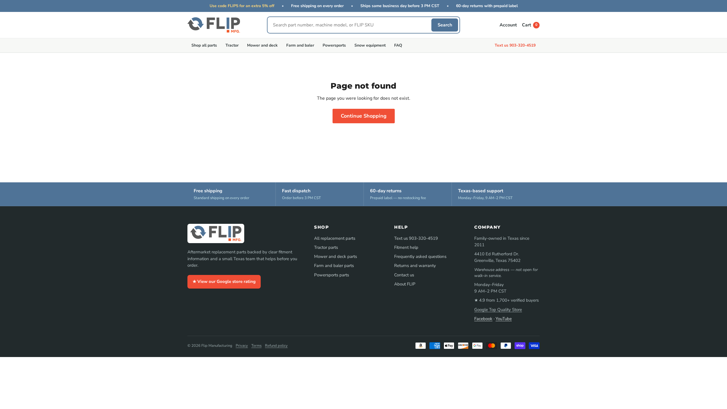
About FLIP (404, 284)
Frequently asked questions (420, 256)
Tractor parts (326, 247)
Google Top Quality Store (498, 309)
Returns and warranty (415, 265)
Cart (529, 25)
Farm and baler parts (334, 265)
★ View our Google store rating (224, 281)
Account (508, 25)
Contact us (404, 275)
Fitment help (406, 247)
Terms (256, 345)
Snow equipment (370, 45)
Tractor (232, 45)
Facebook (483, 319)
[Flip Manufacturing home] (213, 25)
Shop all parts (204, 45)
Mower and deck (262, 45)
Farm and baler (300, 45)
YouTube (504, 319)
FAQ (398, 45)
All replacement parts (334, 238)
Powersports (334, 45)
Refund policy (276, 345)
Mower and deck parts (335, 256)
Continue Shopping (364, 115)
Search (445, 25)
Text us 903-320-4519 (515, 45)
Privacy (242, 345)
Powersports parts (331, 275)
